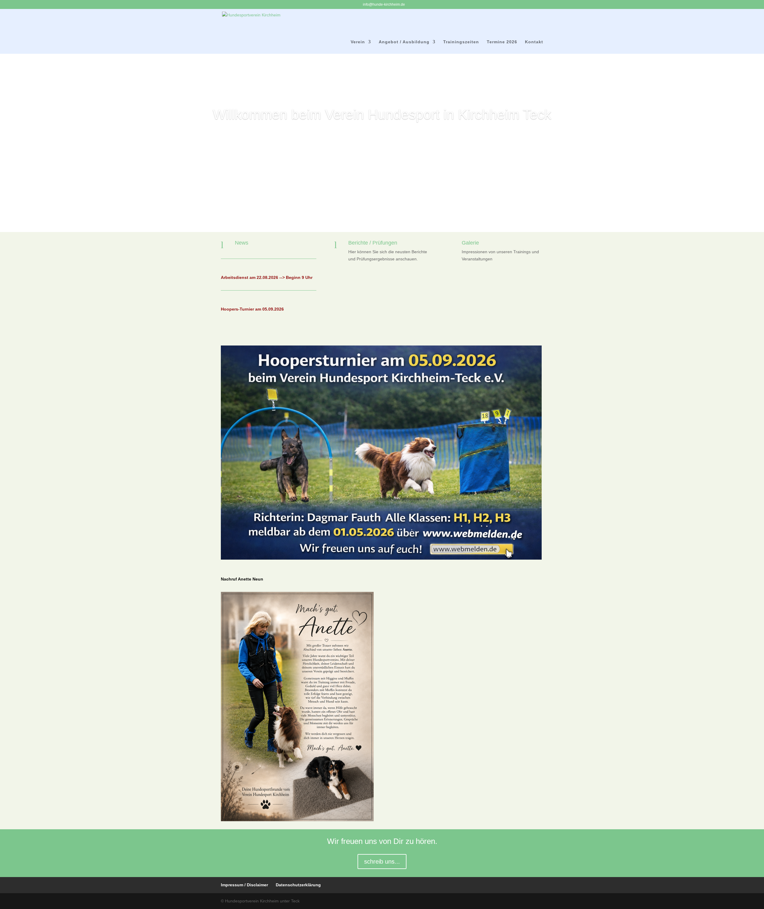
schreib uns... (382, 861)
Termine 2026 (502, 42)
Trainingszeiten (461, 42)
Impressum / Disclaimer (244, 884)
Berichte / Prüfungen (372, 243)
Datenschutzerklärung (298, 884)
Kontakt (534, 42)
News (241, 243)
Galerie (470, 243)
